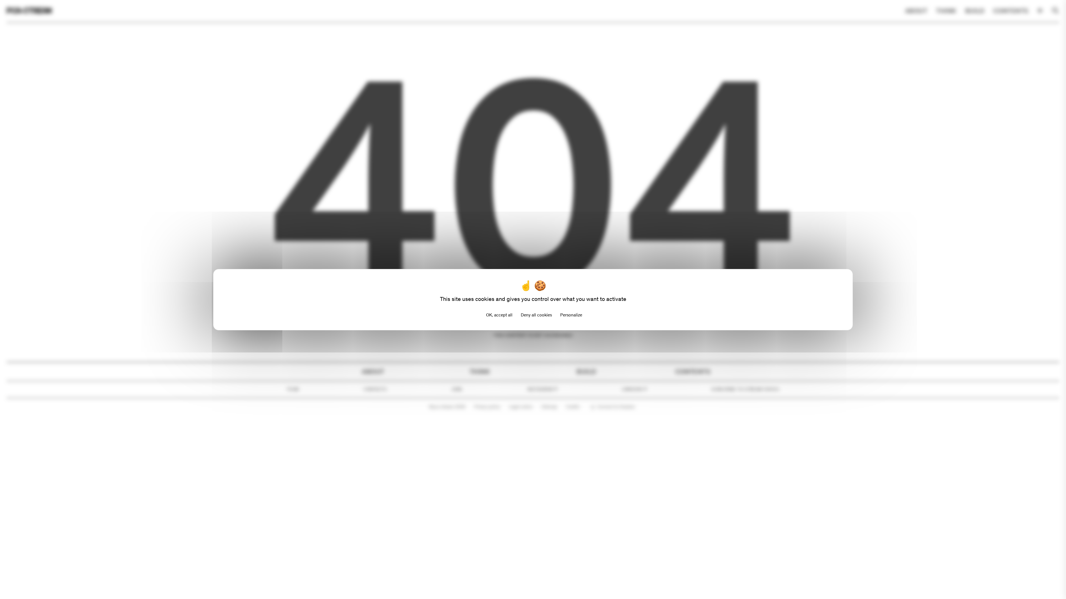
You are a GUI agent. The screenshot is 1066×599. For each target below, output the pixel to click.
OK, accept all (499, 315)
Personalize (571, 315)
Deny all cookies (536, 315)
